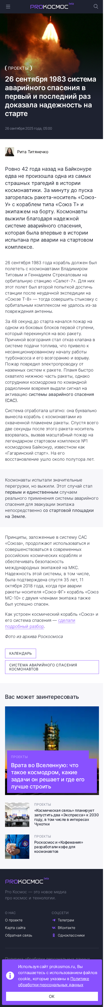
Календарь (20, 653)
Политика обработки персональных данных (47, 958)
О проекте (13, 920)
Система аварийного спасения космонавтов (43, 667)
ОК (52, 996)
